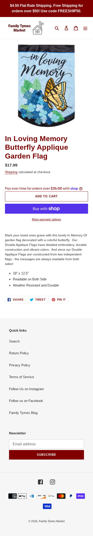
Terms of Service (21, 377)
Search (14, 341)
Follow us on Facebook (26, 401)
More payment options (46, 219)
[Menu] (85, 28)
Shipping (11, 172)
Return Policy (19, 353)
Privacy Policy (19, 365)
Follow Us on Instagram (26, 389)
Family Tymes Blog (23, 413)
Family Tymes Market (52, 521)
